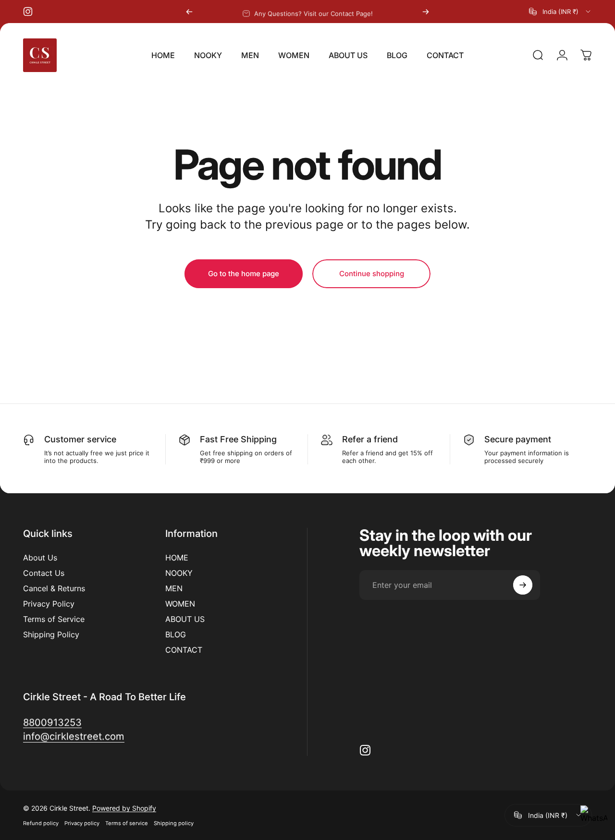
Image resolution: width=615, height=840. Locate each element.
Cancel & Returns (54, 588)
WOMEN (180, 604)
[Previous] (189, 11)
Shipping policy (174, 823)
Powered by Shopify (124, 808)
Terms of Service (54, 619)
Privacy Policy (48, 604)
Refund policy (41, 823)
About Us (40, 557)
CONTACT (183, 650)
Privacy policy (81, 823)
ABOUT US (185, 619)
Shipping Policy (51, 634)
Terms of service (126, 823)
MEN (174, 588)
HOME (176, 557)
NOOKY (179, 573)
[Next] (425, 11)
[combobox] (560, 11)
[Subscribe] (522, 585)
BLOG (175, 634)
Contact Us (43, 573)
